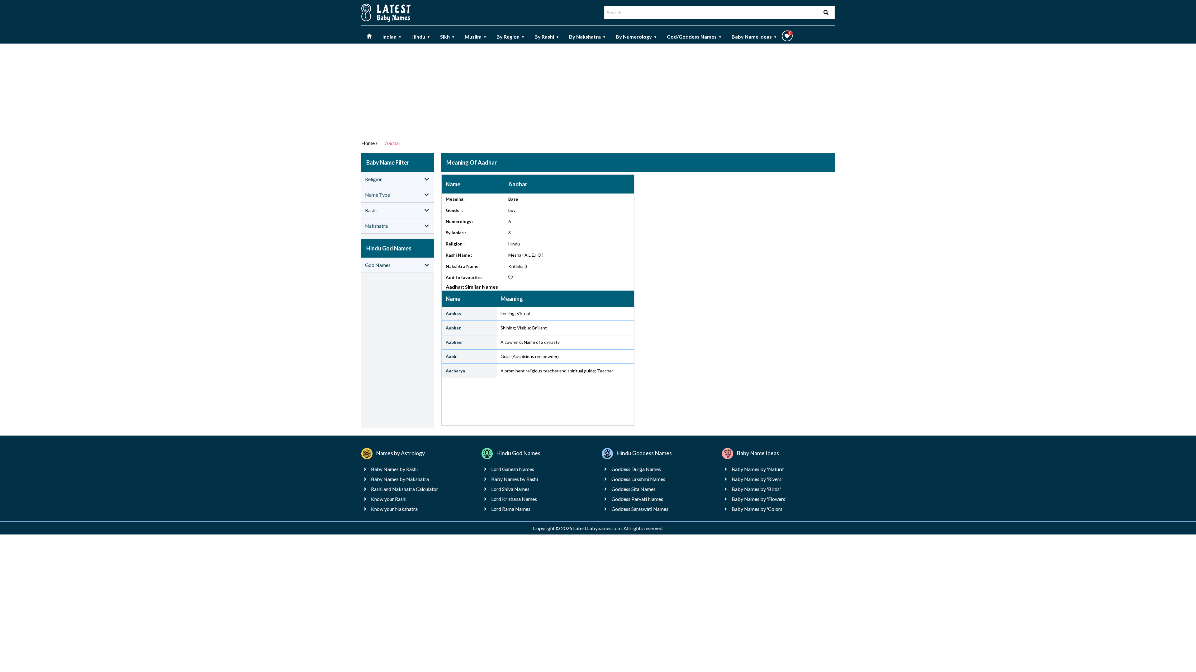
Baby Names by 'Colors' (758, 509)
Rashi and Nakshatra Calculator (404, 489)
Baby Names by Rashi (394, 469)
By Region (510, 37)
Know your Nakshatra (394, 509)
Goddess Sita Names (633, 489)
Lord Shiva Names (510, 489)
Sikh (447, 37)
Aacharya (455, 370)
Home (368, 143)
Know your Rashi (388, 499)
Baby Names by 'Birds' (756, 489)
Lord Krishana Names (514, 499)
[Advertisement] (598, 90)
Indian (391, 37)
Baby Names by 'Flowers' (759, 499)
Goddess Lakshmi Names (638, 479)
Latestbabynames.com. (598, 528)
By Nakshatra (587, 37)
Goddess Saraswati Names (639, 509)
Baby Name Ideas (754, 37)
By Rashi (546, 37)
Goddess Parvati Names (637, 499)
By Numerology (636, 37)
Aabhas (453, 313)
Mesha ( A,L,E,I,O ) (525, 255)
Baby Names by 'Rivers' (757, 479)
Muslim (475, 37)
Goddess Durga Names (636, 469)
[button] (787, 35)
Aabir (451, 356)
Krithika (516, 266)
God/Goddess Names (694, 37)
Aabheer (454, 342)
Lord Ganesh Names (512, 469)
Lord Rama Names (510, 509)
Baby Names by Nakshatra (400, 479)
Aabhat (453, 327)
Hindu (420, 37)
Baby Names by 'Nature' (758, 469)
